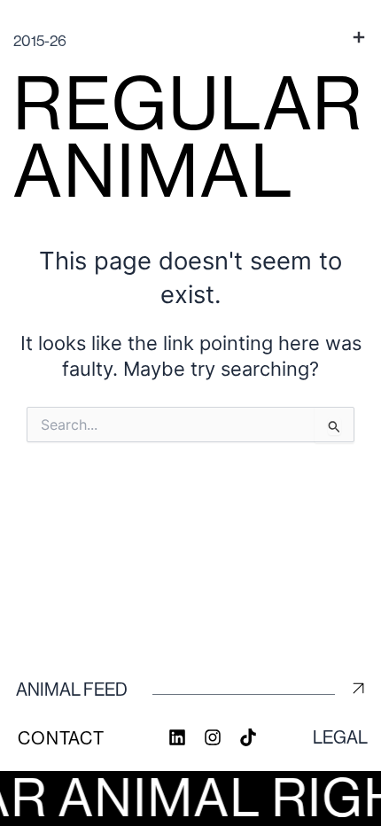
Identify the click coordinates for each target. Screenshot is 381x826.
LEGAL (340, 738)
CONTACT (61, 739)
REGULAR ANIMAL (188, 137)
